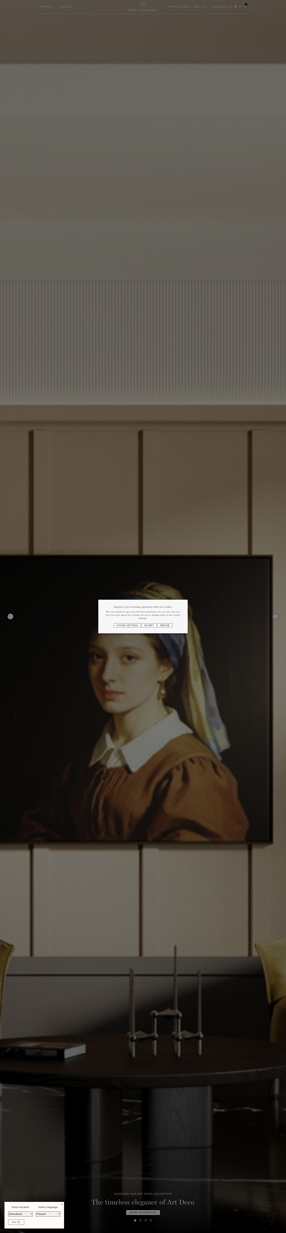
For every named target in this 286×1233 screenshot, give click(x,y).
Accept (149, 625)
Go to (16, 1222)
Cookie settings (127, 625)
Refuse (165, 625)
